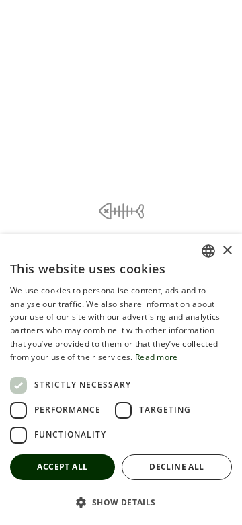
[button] (121, 502)
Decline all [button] (176, 467)
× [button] (227, 251)
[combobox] (208, 251)
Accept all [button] (62, 467)
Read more (156, 357)
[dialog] (121, 379)
